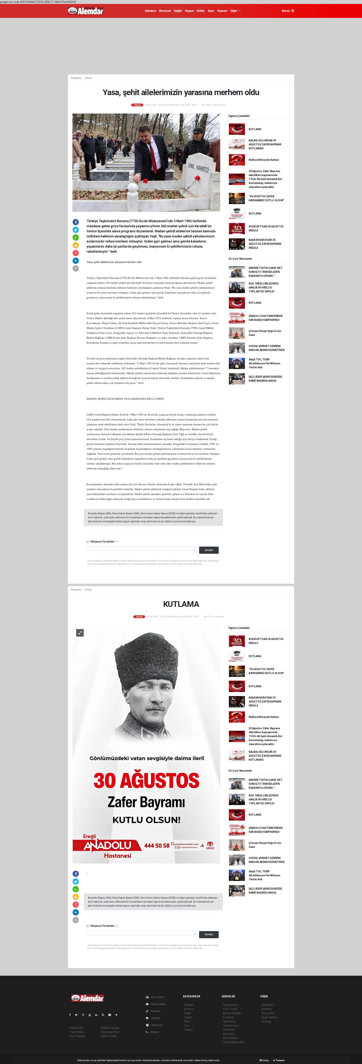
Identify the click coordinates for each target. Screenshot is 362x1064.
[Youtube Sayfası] (91, 1014)
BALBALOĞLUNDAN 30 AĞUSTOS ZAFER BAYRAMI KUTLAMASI (265, 144)
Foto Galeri (158, 997)
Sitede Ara (268, 1004)
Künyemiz (157, 1025)
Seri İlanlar (229, 1033)
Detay (265, 1060)
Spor (211, 11)
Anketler (266, 1009)
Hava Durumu (231, 1004)
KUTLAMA (255, 129)
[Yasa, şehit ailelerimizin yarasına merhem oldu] (146, 162)
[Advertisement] (181, 46)
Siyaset (222, 11)
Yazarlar (155, 1011)
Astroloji (266, 1021)
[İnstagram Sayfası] (84, 1014)
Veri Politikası (77, 1036)
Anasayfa (76, 77)
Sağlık (178, 11)
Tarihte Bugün (231, 1025)
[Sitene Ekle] (117, 1014)
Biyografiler (268, 1013)
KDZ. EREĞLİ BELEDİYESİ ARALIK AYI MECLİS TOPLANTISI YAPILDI (263, 287)
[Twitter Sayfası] (78, 1014)
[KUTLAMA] (146, 744)
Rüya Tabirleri (269, 1017)
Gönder (209, 550)
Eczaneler (228, 1017)
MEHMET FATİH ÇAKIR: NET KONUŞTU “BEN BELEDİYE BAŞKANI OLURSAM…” (265, 271)
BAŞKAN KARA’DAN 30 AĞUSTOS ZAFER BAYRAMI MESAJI (265, 243)
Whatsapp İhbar (110, 1031)
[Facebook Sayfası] (71, 1014)
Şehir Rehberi (230, 1038)
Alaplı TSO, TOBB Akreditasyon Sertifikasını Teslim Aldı (264, 363)
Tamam (280, 1060)
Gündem (150, 11)
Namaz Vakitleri (232, 1013)
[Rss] (104, 1014)
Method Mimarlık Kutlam (264, 159)
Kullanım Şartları (110, 1027)
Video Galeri (158, 1004)
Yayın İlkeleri (77, 1031)
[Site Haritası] (111, 1014)
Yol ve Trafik (230, 1009)
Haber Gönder (109, 1036)
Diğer (234, 11)
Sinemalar (229, 1029)
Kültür (201, 11)
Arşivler (155, 1018)
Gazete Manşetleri (233, 1042)
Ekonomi (165, 11)
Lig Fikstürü (229, 1021)
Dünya (88, 589)
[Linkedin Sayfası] (97, 1014)
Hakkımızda (76, 1027)
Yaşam (189, 11)
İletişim (154, 1031)
